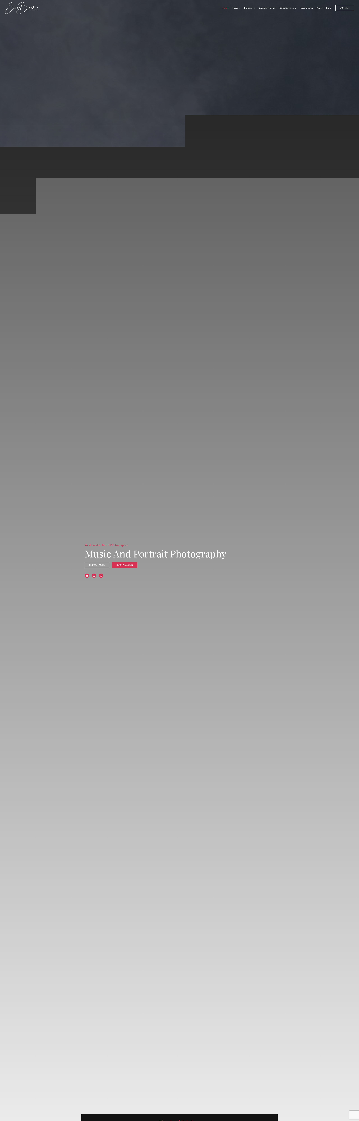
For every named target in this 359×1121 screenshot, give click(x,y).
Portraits (248, 8)
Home (226, 8)
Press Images (306, 8)
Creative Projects (267, 8)
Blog (328, 8)
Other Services (286, 8)
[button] (239, 8)
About (319, 8)
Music (235, 8)
